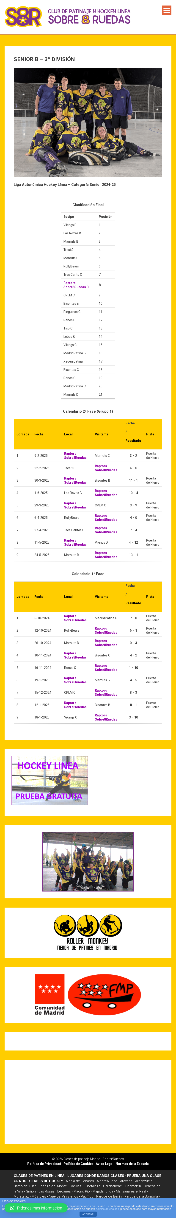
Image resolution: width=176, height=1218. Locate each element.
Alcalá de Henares (80, 1181)
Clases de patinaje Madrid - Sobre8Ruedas (93, 1159)
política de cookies (107, 1209)
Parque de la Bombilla (141, 1196)
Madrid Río (82, 1191)
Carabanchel (113, 1186)
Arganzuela (143, 1181)
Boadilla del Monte (52, 1186)
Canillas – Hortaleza (85, 1186)
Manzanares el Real (131, 1191)
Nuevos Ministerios (63, 1196)
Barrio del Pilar (25, 1186)
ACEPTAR (88, 1214)
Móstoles (39, 1196)
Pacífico (87, 1196)
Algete (102, 1181)
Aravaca (126, 1181)
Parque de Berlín (109, 1196)
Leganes (64, 1191)
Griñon (31, 1191)
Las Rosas (46, 1191)
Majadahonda (103, 1191)
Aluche (112, 1181)
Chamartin (133, 1186)
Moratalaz (21, 1196)
